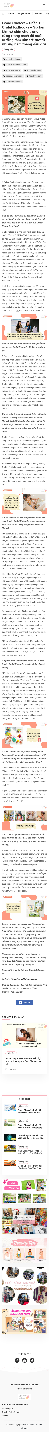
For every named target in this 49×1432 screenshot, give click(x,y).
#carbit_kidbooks (13, 59)
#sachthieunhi (35, 76)
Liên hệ (5, 1415)
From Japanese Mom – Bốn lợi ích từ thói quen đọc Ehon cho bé (23, 1061)
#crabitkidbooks (13, 70)
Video (11, 13)
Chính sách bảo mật (11, 1412)
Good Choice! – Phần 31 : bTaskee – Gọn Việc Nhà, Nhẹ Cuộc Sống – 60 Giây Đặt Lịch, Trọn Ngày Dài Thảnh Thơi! (30, 1167)
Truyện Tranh (24, 13)
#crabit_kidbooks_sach (16, 64)
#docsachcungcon (14, 76)
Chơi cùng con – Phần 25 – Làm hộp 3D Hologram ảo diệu (30, 1136)
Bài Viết (38, 13)
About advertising (24, 1389)
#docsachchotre (34, 70)
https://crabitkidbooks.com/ (24, 979)
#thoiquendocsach (14, 81)
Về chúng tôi (7, 1408)
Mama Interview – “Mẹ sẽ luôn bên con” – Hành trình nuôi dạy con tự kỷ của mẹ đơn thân (31, 1152)
